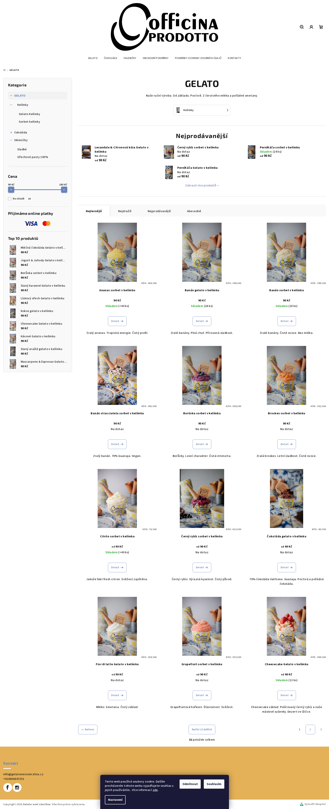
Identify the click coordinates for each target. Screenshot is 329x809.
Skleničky (21, 140)
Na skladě (22, 199)
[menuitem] (93, 58)
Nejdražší (125, 211)
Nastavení (115, 800)
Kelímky (22, 105)
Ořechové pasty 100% (32, 157)
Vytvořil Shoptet (315, 804)
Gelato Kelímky (29, 114)
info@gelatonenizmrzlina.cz (23, 774)
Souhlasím (214, 784)
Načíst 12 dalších (202, 729)
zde (155, 790)
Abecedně (194, 211)
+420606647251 (13, 779)
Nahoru (89, 729)
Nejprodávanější (159, 211)
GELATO (20, 95)
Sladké (22, 149)
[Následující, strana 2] (310, 729)
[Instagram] (17, 787)
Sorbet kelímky (29, 122)
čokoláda (20, 132)
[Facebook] (7, 787)
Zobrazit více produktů (200, 185)
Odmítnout (190, 784)
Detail (115, 321)
